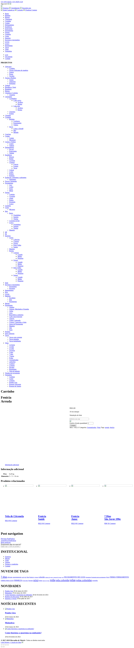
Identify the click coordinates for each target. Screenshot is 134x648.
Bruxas (11, 157)
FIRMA (113, 577)
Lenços (15, 164)
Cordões (12, 68)
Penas (11, 74)
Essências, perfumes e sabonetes (15, 177)
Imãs (6, 283)
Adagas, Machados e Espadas (19, 309)
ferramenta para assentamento (98, 577)
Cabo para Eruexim (15, 317)
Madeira (12, 230)
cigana (36, 577)
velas (73, 580)
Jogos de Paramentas (16, 324)
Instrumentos (9, 290)
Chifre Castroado (15, 320)
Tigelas (15, 219)
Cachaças (16, 121)
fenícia (112, 427)
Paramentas (9, 45)
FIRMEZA (18, 580)
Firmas (7, 32)
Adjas (11, 311)
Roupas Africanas (15, 384)
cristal (11, 198)
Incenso (30, 580)
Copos (11, 144)
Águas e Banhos (10, 78)
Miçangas (12, 140)
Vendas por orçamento (12, 373)
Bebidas (7, 15)
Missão (7, 558)
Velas (7, 49)
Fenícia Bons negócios (8, 541)
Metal (11, 191)
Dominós (12, 202)
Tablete (11, 153)
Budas (11, 159)
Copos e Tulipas (10, 142)
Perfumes (12, 83)
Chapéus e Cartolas (11, 93)
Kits (6, 292)
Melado (15, 132)
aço (25, 577)
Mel (14, 130)
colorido (42, 577)
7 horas (11, 356)
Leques (15, 166)
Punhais (11, 176)
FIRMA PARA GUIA (7, 580)
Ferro (11, 189)
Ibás (6, 211)
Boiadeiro (8, 89)
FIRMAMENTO (122, 577)
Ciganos (12, 162)
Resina (20, 104)
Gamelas (8, 34)
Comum (12, 365)
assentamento (17, 577)
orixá (35, 580)
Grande (20, 254)
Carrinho (20, 10)
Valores (7, 562)
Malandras (8, 593)
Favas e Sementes (11, 181)
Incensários (13, 286)
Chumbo (8, 115)
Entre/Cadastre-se (9, 10)
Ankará (7, 85)
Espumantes (17, 123)
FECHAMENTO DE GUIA (74, 577)
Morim (7, 303)
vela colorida (62, 580)
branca (32, 577)
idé (6, 232)
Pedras (11, 174)
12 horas (12, 345)
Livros (7, 42)
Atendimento (15, 8)
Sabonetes (12, 179)
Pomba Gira (13, 382)
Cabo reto (16, 106)
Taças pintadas (14, 339)
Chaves (11, 318)
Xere (10, 330)
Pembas (7, 332)
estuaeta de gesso (57, 577)
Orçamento (8, 57)
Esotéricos (8, 27)
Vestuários (8, 51)
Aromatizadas (13, 360)
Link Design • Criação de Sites (11, 642)
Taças (7, 47)
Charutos (12, 112)
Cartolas (12, 194)
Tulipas (11, 145)
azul (23, 577)
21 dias (11, 348)
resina (40, 580)
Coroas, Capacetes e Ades (17, 322)
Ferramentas (9, 30)
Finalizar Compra (31, 10)
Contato (7, 58)
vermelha (95, 580)
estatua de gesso (49, 577)
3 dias (11, 352)
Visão (7, 560)
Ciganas (12, 380)
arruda (107, 427)
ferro (107, 577)
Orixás (15, 243)
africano (10, 577)
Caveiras (12, 160)
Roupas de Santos (15, 386)
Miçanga (12, 209)
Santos (15, 247)
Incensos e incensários (12, 40)
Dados (11, 200)
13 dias (11, 347)
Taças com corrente (15, 337)
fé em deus (25, 580)
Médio (20, 256)
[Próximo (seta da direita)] (4, 646)
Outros (11, 72)
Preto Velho (17, 245)
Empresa (6, 8)
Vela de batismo (14, 371)
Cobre (11, 172)
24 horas (12, 350)
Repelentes (12, 369)
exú (63, 577)
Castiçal (11, 364)
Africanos (8, 66)
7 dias (11, 354)
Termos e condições (11, 564)
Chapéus (12, 95)
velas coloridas (84, 580)
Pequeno (20, 258)
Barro (7, 14)
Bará (28, 577)
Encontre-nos (26, 8)
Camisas (12, 377)
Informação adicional (12, 465)
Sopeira (15, 217)
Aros (10, 313)
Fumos (11, 113)
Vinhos (15, 125)
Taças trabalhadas (15, 341)
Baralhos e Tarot (10, 87)
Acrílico (20, 102)
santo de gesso (46, 580)
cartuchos (12, 362)
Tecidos (11, 76)
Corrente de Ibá (14, 221)
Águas (11, 80)
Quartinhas (17, 215)
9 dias (11, 358)
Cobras (11, 170)
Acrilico (20, 108)
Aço (10, 185)
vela (52, 580)
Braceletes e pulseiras (16, 315)
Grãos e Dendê (18, 129)
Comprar (73, 425)
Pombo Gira (9, 591)
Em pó (11, 149)
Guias (7, 36)
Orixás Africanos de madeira (18, 70)
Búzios (7, 17)
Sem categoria (9, 333)
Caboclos (16, 239)
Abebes (11, 307)
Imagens (8, 38)
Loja (6, 55)
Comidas (8, 21)
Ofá (10, 328)
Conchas (8, 134)
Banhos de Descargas (12, 597)
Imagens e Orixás (11, 598)
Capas (11, 379)
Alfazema (12, 82)
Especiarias (8, 29)
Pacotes (11, 367)
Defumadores (9, 25)
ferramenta (88, 577)
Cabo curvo (17, 100)
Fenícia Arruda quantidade (78, 423)
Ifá (6, 234)
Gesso (11, 238)
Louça (7, 44)
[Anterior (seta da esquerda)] (2, 646)
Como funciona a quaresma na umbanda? (18, 595)
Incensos (12, 288)
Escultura (12, 298)
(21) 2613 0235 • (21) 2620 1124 (12, 2)
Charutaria (8, 19)
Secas (11, 127)
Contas (7, 23)
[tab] (12, 465)
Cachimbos (13, 98)
